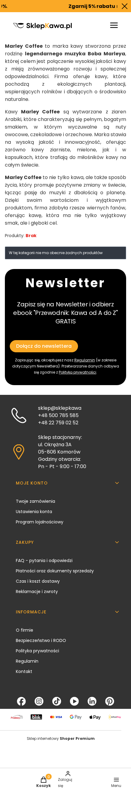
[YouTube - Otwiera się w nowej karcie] (74, 701)
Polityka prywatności (37, 651)
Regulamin (84, 360)
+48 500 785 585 (58, 415)
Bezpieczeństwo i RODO (41, 640)
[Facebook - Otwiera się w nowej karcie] (21, 701)
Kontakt (24, 671)
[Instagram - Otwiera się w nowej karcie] (39, 701)
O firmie (24, 630)
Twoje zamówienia (35, 501)
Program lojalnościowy (39, 522)
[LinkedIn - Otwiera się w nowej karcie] (92, 701)
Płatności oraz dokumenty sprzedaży (55, 571)
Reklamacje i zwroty (37, 591)
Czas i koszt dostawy (38, 581)
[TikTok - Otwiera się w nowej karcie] (56, 701)
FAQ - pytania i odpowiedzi (44, 560)
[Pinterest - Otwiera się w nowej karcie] (109, 701)
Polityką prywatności (77, 372)
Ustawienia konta (34, 512)
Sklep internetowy (61, 738)
